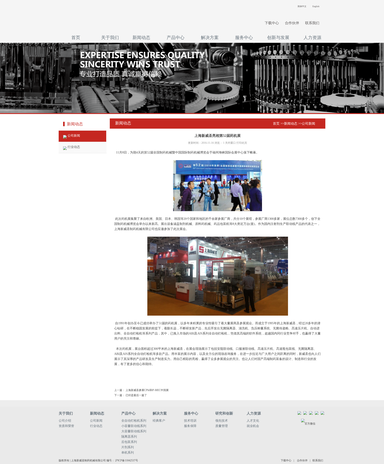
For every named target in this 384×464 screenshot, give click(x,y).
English (315, 6)
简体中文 (302, 6)
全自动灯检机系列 (133, 420)
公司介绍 (65, 420)
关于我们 (110, 37)
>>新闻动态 (288, 123)
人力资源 (312, 37)
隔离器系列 (129, 436)
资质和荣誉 (66, 426)
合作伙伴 (292, 23)
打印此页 (241, 142)
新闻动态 (141, 37)
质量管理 (221, 426)
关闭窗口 (230, 142)
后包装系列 (129, 442)
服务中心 (244, 37)
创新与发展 (278, 37)
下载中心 (272, 23)
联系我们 (312, 23)
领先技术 (221, 420)
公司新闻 (73, 135)
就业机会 (253, 426)
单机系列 (127, 452)
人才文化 (253, 420)
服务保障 (190, 426)
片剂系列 (127, 447)
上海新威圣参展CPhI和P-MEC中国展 (147, 390)
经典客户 (159, 420)
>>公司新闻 (306, 123)
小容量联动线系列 (133, 426)
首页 (75, 37)
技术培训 (190, 420)
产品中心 (175, 37)
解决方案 (210, 37)
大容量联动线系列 (133, 431)
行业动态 (73, 147)
